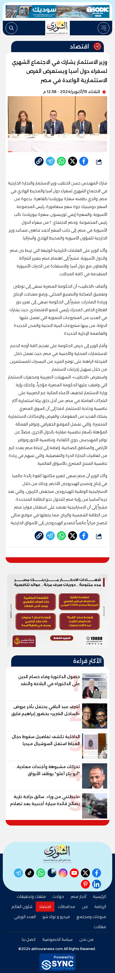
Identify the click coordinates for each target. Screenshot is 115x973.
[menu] (103, 28)
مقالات (100, 926)
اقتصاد (45, 906)
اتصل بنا (28, 939)
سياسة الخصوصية (57, 939)
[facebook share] (83, 161)
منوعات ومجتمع (91, 916)
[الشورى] (57, 28)
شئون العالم (21, 906)
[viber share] (50, 161)
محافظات (66, 906)
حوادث (58, 896)
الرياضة (100, 906)
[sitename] (57, 854)
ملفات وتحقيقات (31, 896)
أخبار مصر (78, 896)
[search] (11, 28)
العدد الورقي (25, 916)
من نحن (86, 939)
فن (85, 906)
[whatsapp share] (61, 161)
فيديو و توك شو (56, 916)
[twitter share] (72, 161)
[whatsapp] (39, 161)
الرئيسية (99, 896)
